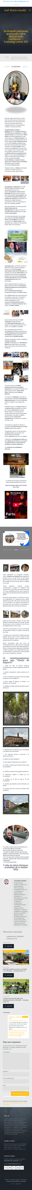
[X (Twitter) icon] (13, 1184)
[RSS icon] (20, 1184)
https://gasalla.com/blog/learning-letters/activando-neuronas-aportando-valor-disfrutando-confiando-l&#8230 (18, 1033)
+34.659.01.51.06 (9, 1)
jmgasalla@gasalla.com (22, 1)
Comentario (6, 1052)
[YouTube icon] (15, 1184)
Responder (25, 1017)
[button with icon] (6, 1168)
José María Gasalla (15, 10)
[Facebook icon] (11, 1184)
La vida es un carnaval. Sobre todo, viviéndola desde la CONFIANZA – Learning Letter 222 (15, 1000)
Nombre (6, 1071)
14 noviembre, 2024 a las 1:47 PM (17, 1020)
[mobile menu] (29, 10)
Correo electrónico (8, 1078)
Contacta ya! (16, 4)
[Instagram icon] (18, 1184)
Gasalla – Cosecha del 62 (17, 1017)
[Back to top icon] (28, 1186)
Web (4, 1085)
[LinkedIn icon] (17, 1184)
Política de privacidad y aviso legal (16, 1181)
